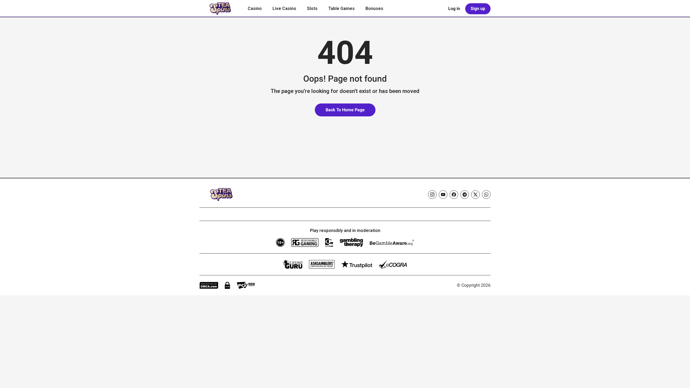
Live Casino (284, 8)
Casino (255, 8)
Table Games (341, 8)
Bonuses (374, 8)
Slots (312, 8)
